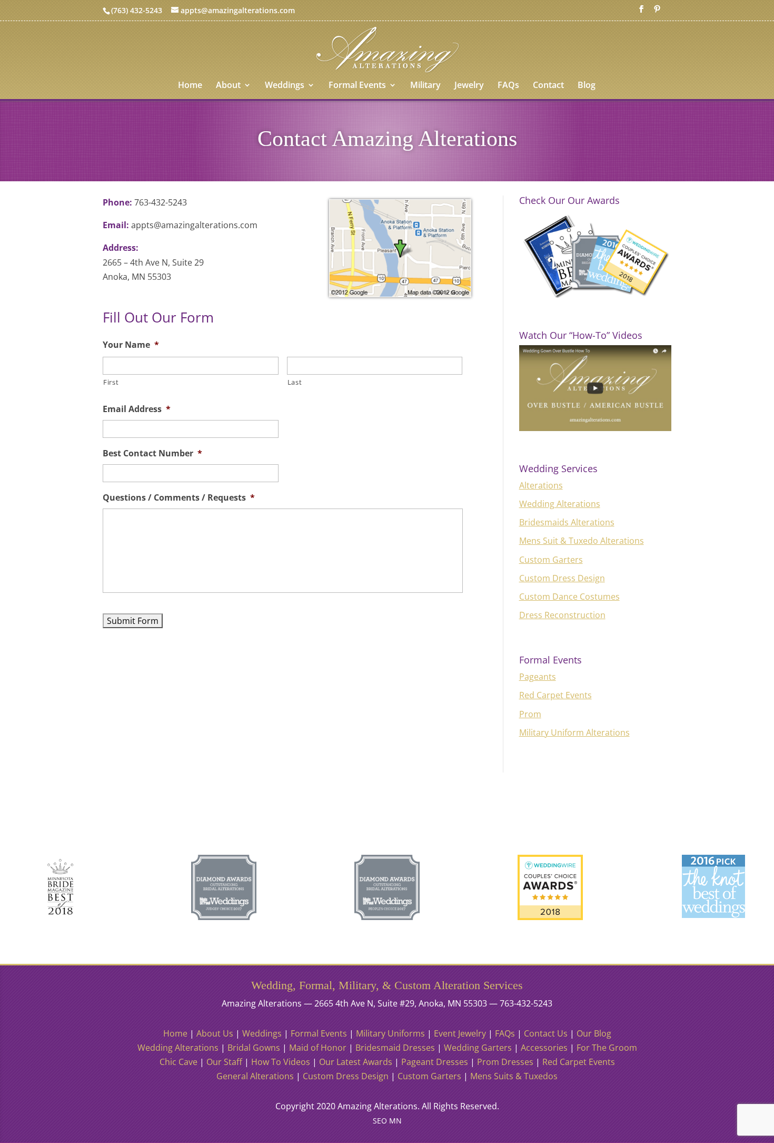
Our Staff (224, 1062)
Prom (530, 714)
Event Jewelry (460, 1033)
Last (294, 382)
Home (190, 86)
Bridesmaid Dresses (395, 1047)
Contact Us (546, 1033)
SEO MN (387, 1121)
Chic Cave (178, 1062)
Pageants (537, 676)
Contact (548, 86)
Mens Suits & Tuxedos (514, 1076)
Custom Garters (551, 559)
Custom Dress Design (562, 578)
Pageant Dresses (434, 1062)
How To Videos (280, 1062)
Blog (587, 86)
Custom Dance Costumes (569, 596)
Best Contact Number (152, 453)
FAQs (508, 86)
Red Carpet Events (555, 695)
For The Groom (607, 1047)
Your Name (131, 344)
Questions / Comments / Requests (179, 497)
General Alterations (255, 1076)
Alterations (541, 485)
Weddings (284, 86)
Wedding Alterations (559, 504)
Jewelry (469, 86)
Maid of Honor (317, 1047)
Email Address (137, 409)
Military (425, 86)
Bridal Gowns (253, 1047)
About (228, 86)
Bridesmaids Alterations (566, 522)
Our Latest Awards (355, 1062)
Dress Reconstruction (562, 615)
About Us (214, 1033)
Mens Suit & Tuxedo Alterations (581, 540)
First (110, 382)
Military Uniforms (390, 1033)
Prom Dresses (505, 1062)
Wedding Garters (478, 1047)
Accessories (544, 1047)
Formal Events (357, 86)
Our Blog (594, 1033)
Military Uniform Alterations (574, 732)
